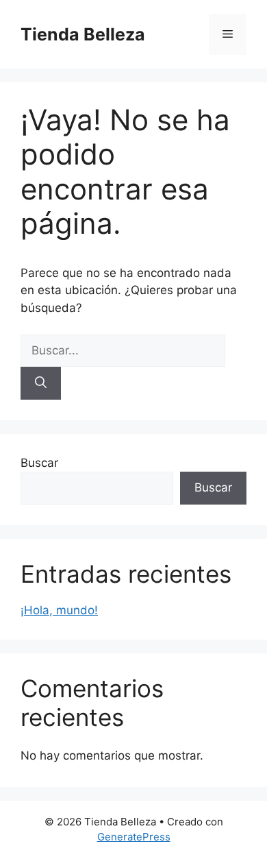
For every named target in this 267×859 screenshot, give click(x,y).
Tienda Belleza (83, 34)
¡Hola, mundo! (59, 610)
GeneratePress (133, 836)
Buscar (39, 463)
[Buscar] (41, 383)
